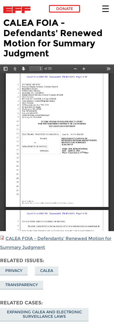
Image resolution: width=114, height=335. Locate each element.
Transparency (21, 284)
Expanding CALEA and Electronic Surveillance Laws (44, 314)
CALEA (46, 270)
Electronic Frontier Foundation (18, 9)
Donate (64, 8)
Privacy (13, 270)
